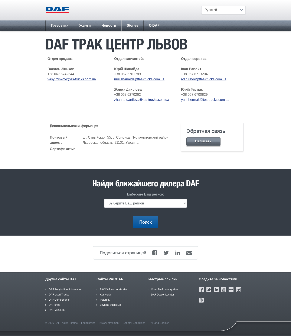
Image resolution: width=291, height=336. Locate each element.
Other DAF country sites (164, 289)
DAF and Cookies (159, 323)
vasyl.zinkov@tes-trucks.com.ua (72, 79)
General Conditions (134, 323)
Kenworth (105, 294)
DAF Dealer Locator (162, 294)
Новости (108, 25)
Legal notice (88, 323)
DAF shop (54, 304)
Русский (211, 10)
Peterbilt (104, 299)
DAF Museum (57, 309)
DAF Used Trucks (59, 294)
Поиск (145, 222)
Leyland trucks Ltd (110, 304)
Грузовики (60, 25)
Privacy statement (109, 323)
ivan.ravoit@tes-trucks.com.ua (203, 79)
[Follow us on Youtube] (223, 289)
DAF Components (59, 299)
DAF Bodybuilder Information (65, 289)
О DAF (154, 25)
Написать (203, 141)
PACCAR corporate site (113, 289)
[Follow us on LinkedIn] (216, 289)
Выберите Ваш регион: (145, 194)
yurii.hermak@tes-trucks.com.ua (205, 99)
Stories (132, 25)
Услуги (85, 25)
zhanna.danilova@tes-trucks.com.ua (141, 99)
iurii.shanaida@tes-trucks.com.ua (139, 79)
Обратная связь (205, 131)
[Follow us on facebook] (201, 289)
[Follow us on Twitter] (209, 289)
